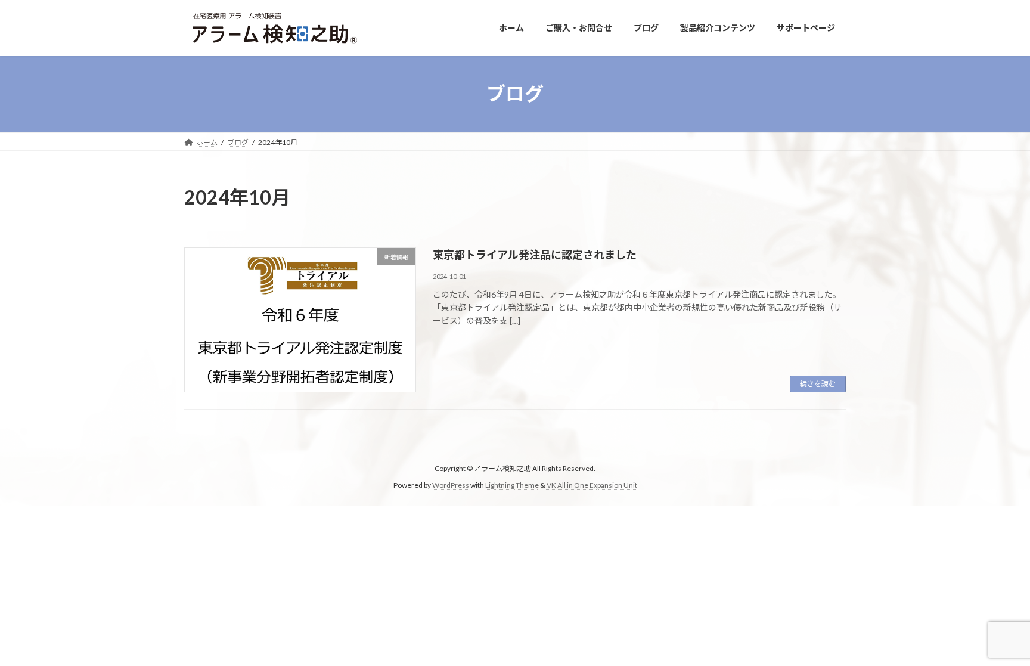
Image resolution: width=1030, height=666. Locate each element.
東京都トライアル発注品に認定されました (535, 254)
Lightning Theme (512, 485)
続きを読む (818, 383)
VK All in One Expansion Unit (592, 485)
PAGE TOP (995, 635)
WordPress (450, 485)
